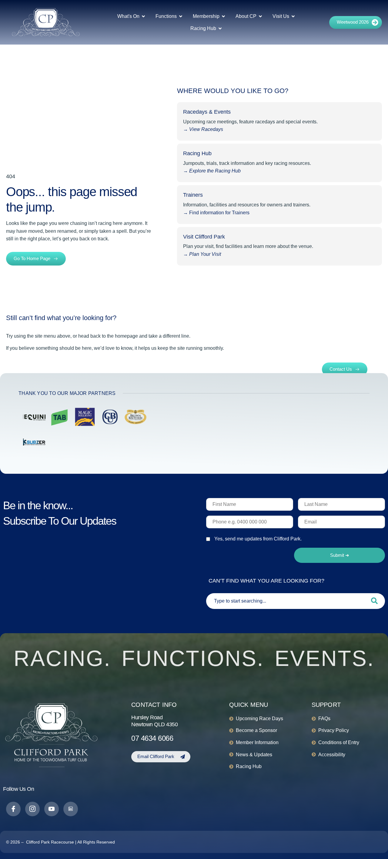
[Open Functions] (180, 16)
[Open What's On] (143, 16)
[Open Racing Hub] (220, 28)
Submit (339, 555)
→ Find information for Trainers (217, 212)
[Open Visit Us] (293, 16)
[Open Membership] (223, 16)
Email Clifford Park (155, 756)
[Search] (374, 601)
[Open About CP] (260, 16)
